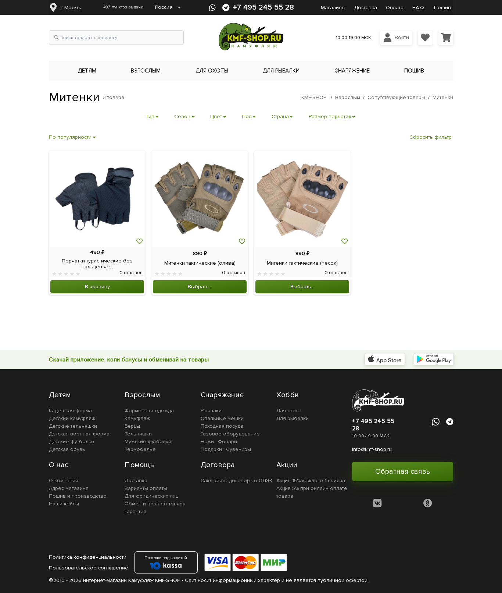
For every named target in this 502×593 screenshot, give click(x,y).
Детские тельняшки (73, 426)
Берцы (132, 426)
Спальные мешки (222, 418)
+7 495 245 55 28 (263, 7)
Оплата (395, 7)
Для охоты (288, 410)
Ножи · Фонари (219, 441)
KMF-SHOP (313, 97)
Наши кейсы (64, 504)
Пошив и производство (78, 496)
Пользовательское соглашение (88, 568)
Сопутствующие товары (396, 97)
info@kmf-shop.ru (372, 449)
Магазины (333, 7)
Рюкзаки (211, 410)
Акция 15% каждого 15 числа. (311, 480)
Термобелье (140, 449)
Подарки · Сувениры (226, 449)
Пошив (442, 7)
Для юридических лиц (151, 496)
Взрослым (347, 97)
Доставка (365, 7)
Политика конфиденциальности (87, 557)
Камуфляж (137, 418)
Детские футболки (71, 441)
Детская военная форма (79, 434)
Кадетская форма (70, 410)
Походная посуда (222, 426)
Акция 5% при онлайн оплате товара (311, 492)
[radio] (54, 273)
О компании (63, 480)
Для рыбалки (292, 418)
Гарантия (135, 511)
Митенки (443, 97)
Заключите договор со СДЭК (236, 480)
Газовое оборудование (230, 434)
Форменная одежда (149, 410)
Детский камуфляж (72, 418)
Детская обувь (67, 449)
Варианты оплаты (146, 488)
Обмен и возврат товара (155, 504)
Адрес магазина (69, 488)
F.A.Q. (418, 7)
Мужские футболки (148, 441)
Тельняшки (138, 434)
